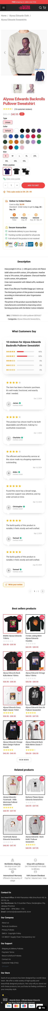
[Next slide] (43, 52)
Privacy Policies (8, 930)
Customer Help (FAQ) (10, 963)
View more (24, 760)
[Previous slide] (5, 52)
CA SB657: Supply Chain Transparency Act (18, 937)
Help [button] (43, 1008)
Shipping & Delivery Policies (12, 949)
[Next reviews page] (42, 591)
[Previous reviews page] (30, 591)
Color (5, 126)
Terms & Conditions (9, 926)
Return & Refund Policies (11, 956)
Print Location (9, 165)
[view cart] (44, 7)
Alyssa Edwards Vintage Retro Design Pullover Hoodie (12, 744)
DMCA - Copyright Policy (11, 933)
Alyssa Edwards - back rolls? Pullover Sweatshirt (35, 839)
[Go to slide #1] (17, 88)
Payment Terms (8, 952)
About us (5, 923)
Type (5, 118)
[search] (40, 7)
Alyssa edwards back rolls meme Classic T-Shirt (34, 744)
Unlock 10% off (5, 999)
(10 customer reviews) (23, 109)
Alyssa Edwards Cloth (19, 15)
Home (3, 15)
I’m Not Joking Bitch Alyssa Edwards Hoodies (34, 638)
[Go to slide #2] (31, 88)
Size (5, 152)
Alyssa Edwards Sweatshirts (13, 20)
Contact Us (6, 959)
